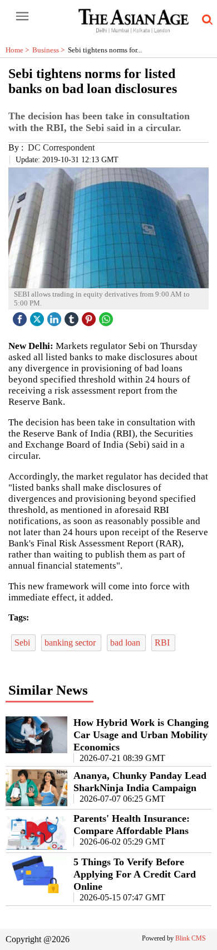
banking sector (71, 642)
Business (50, 50)
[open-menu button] (22, 17)
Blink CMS (190, 938)
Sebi (23, 642)
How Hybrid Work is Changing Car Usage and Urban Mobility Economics (141, 735)
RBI (163, 642)
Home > (19, 50)
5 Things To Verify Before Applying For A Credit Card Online (134, 874)
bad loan (126, 642)
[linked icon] (55, 316)
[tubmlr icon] (72, 316)
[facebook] (21, 316)
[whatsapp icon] (107, 316)
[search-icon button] (205, 20)
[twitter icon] (38, 316)
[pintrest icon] (90, 316)
